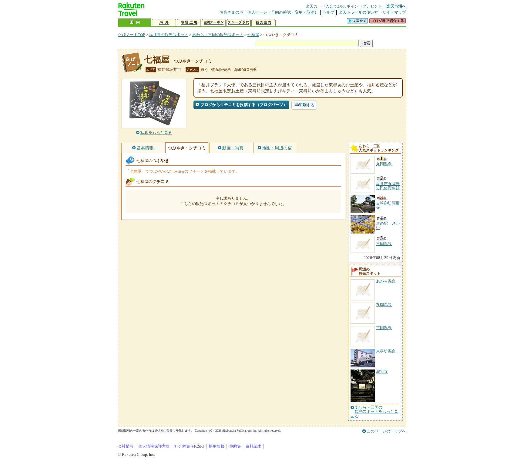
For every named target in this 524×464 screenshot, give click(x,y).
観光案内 (263, 22)
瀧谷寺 (382, 371)
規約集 (235, 446)
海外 (164, 22)
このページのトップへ (386, 431)
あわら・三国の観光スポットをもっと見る (376, 411)
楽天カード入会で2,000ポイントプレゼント (344, 6)
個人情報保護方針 (154, 446)
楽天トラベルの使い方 (358, 12)
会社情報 (126, 446)
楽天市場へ (396, 6)
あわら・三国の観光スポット (218, 34)
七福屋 (253, 34)
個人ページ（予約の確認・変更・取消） (282, 12)
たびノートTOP (131, 34)
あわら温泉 (386, 281)
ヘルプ (328, 12)
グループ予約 (239, 22)
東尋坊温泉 (386, 351)
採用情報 (216, 446)
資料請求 (253, 446)
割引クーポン (214, 22)
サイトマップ (394, 12)
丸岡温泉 (384, 304)
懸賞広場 (189, 22)
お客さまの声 (231, 12)
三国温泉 (384, 328)
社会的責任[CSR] (189, 446)
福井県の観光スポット (168, 34)
